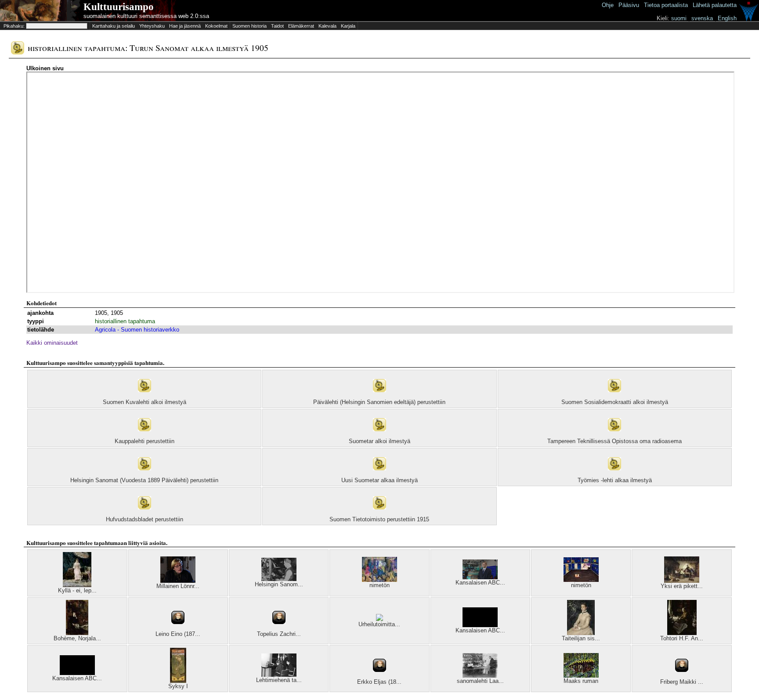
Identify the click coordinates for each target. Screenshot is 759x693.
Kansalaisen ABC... (480, 582)
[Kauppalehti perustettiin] (144, 436)
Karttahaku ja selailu (113, 26)
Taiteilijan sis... (581, 638)
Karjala (348, 26)
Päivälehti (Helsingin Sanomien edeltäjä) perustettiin (379, 402)
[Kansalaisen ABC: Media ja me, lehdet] (480, 577)
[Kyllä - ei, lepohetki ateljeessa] (77, 585)
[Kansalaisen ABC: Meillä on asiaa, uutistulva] (480, 625)
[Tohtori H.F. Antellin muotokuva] (682, 633)
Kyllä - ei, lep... (77, 590)
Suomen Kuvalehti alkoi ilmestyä (144, 402)
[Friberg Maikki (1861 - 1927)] (682, 676)
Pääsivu (628, 5)
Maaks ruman (581, 681)
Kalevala (327, 26)
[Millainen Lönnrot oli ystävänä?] (177, 581)
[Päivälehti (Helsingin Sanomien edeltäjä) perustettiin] (379, 396)
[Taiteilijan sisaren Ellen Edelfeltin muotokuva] (581, 633)
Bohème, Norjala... (77, 638)
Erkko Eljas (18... (379, 682)
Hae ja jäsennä (185, 26)
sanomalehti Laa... (480, 681)
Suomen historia (249, 26)
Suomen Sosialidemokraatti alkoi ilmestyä (614, 402)
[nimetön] (379, 580)
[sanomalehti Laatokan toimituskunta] (480, 675)
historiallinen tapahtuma (125, 321)
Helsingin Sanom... (279, 584)
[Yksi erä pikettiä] (681, 581)
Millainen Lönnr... (177, 586)
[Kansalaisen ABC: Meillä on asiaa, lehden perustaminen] (77, 673)
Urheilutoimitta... (379, 624)
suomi (679, 18)
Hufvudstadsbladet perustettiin (144, 519)
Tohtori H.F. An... (681, 638)
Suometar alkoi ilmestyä (379, 441)
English (727, 18)
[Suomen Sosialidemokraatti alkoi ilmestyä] (614, 396)
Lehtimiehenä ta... (279, 680)
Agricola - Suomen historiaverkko (137, 329)
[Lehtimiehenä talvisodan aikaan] (278, 674)
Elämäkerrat (301, 26)
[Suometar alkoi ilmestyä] (379, 436)
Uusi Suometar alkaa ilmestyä (379, 480)
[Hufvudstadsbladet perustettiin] (144, 514)
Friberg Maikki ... (681, 682)
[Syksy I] (178, 681)
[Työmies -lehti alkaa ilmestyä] (614, 475)
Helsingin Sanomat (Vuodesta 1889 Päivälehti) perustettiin (144, 480)
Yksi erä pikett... (682, 586)
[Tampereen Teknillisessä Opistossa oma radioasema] (614, 436)
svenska (702, 18)
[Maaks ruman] (581, 675)
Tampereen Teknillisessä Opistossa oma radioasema (614, 441)
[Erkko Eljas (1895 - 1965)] (379, 676)
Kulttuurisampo (118, 6)
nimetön (379, 585)
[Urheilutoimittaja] (379, 619)
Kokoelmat (216, 26)
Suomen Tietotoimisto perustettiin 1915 (379, 519)
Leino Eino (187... (177, 634)
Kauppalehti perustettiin (144, 441)
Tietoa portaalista (666, 5)
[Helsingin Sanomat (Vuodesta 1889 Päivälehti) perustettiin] (144, 475)
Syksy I (178, 686)
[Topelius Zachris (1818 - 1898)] (279, 628)
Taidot (277, 26)
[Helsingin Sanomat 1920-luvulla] (278, 579)
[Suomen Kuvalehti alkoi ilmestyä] (144, 396)
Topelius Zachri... (279, 634)
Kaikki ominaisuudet (52, 342)
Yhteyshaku (152, 26)
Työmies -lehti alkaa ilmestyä (615, 480)
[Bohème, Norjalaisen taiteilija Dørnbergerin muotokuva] (77, 633)
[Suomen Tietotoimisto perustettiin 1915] (379, 514)
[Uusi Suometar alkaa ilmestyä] (379, 475)
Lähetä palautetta (715, 5)
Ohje (608, 5)
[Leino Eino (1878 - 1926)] (178, 628)
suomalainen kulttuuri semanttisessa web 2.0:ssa (146, 16)
